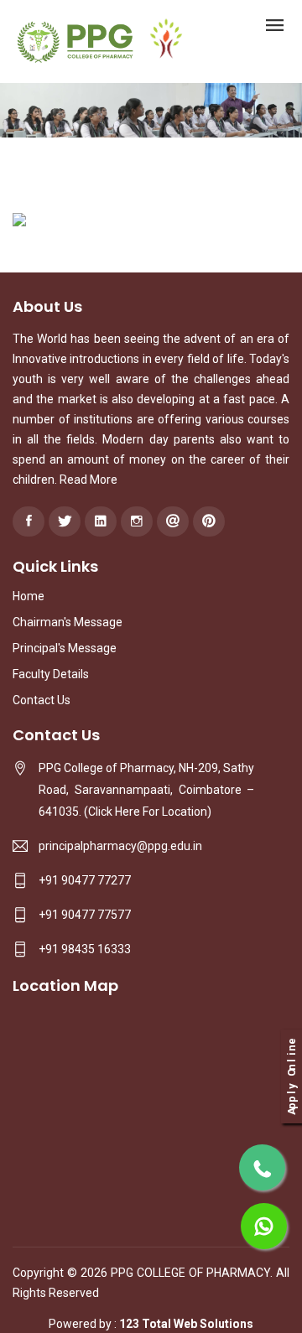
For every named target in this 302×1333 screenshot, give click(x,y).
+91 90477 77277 (85, 880)
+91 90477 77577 (85, 914)
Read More (88, 479)
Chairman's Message (67, 622)
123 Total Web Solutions (186, 1323)
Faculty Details (51, 674)
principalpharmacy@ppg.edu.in (120, 846)
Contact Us (41, 700)
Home (28, 596)
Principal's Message (65, 648)
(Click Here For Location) (147, 811)
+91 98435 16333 (85, 949)
